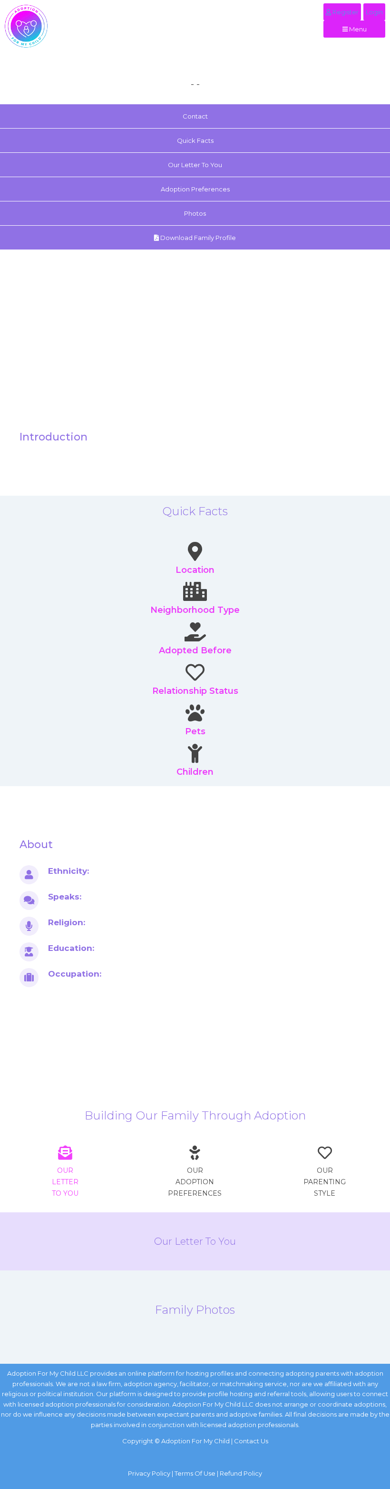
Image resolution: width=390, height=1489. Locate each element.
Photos (195, 213)
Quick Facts (195, 140)
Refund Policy (241, 1473)
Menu (357, 29)
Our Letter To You (195, 165)
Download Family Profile (197, 237)
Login (374, 12)
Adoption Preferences (195, 189)
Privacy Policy (149, 1473)
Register (345, 12)
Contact (195, 116)
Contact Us (251, 1441)
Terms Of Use (195, 1473)
